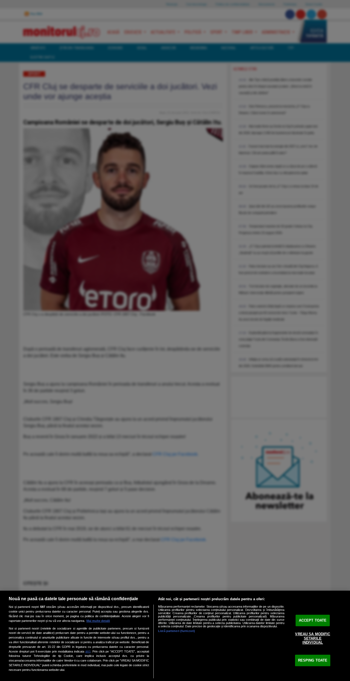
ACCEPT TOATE (313, 620)
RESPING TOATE (313, 660)
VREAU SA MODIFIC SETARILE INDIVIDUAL (312, 638)
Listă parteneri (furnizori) (176, 631)
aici (88, 651)
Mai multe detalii (98, 620)
